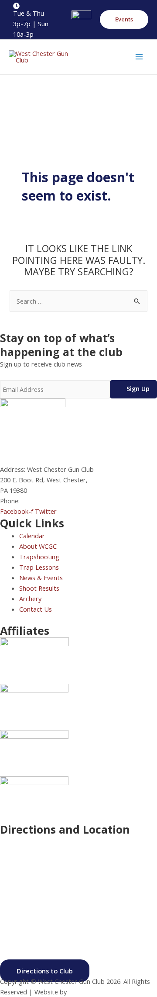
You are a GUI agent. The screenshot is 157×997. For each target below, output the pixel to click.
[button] (124, 19)
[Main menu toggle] (139, 57)
